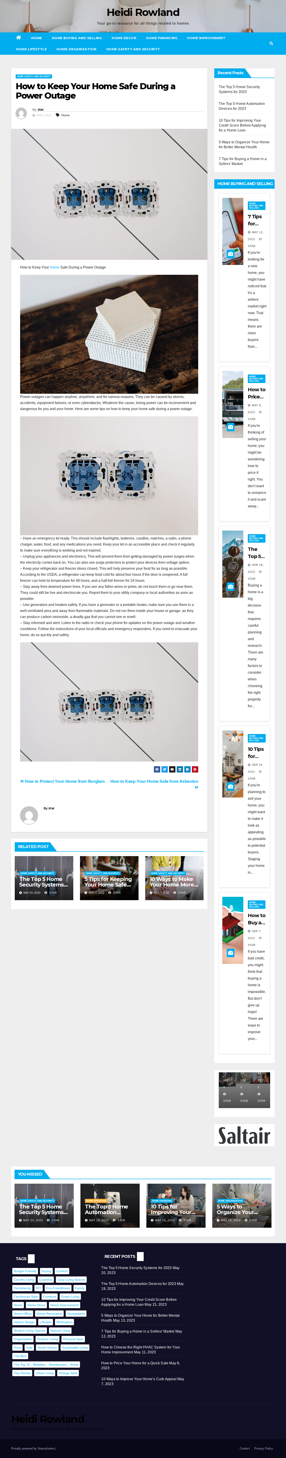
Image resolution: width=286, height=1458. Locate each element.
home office (23, 1313)
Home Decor (124, 38)
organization (23, 1339)
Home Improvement (206, 38)
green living (70, 1296)
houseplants (76, 1313)
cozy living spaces (71, 1279)
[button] (271, 43)
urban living (45, 1373)
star (41, 110)
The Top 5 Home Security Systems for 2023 (41, 884)
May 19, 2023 (99, 1220)
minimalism (64, 1322)
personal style (73, 1339)
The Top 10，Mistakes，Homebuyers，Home (46, 1364)
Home (36, 38)
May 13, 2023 (231, 1220)
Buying (46, 1271)
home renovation (49, 1313)
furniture (49, 1296)
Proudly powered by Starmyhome (33, 1448)
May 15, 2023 (165, 1220)
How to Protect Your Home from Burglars (64, 781)
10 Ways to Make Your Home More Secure (172, 884)
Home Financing (161, 38)
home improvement (64, 1305)
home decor (36, 1305)
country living (24, 1279)
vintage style (68, 1373)
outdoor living (47, 1339)
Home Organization (77, 49)
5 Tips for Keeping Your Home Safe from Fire (108, 884)
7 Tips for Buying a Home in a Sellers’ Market (137, 1331)
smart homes (47, 1347)
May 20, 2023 (33, 1220)
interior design (24, 1322)
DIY (38, 1288)
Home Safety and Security (133, 49)
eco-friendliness (58, 1288)
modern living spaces (29, 1330)
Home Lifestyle (31, 49)
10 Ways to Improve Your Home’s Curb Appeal (138, 1379)
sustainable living (75, 1347)
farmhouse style (26, 1296)
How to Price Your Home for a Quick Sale (134, 1363)
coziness (45, 1279)
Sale (29, 1347)
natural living (60, 1330)
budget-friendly (25, 1271)
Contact (245, 1448)
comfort (62, 1271)
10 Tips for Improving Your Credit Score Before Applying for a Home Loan (242, 125)
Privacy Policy (263, 1448)
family (79, 1288)
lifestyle (45, 1322)
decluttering (22, 1288)
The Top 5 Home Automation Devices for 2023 (106, 1212)
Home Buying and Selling (77, 38)
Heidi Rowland (143, 12)
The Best (20, 1356)
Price (17, 1347)
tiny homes (22, 1373)
